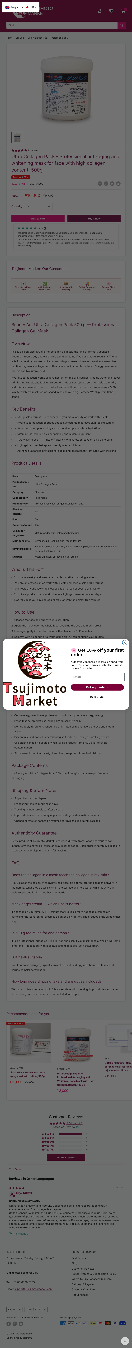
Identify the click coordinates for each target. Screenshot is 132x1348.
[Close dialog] (124, 642)
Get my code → (97, 687)
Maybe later (97, 697)
